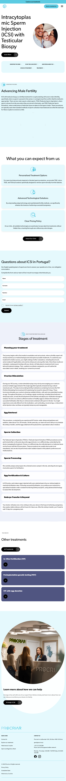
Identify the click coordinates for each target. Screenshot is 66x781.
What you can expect (31, 64)
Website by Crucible (7, 773)
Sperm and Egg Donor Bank (8, 749)
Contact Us (4, 739)
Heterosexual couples (7, 745)
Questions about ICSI (47, 64)
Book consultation (51, 6)
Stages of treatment (26, 68)
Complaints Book (5, 770)
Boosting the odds (15, 64)
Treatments (40, 68)
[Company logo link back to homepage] (8, 6)
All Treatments (8, 549)
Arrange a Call (10, 702)
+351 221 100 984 (38, 745)
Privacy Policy (5, 767)
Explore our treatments (7, 742)
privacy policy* (18, 305)
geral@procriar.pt (38, 742)
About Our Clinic (31, 238)
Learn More (7, 54)
